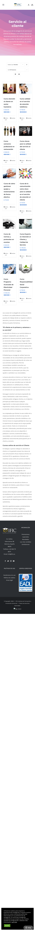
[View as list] (19, 74)
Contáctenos (26, 544)
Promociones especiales (26, 536)
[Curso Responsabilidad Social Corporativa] (25, 269)
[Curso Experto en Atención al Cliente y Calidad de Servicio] (25, 224)
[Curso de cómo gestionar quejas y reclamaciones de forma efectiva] (9, 173)
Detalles (13, 118)
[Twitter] (8, 561)
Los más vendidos (25, 542)
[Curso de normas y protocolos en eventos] (9, 224)
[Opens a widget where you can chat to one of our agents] (28, 928)
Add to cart (6, 119)
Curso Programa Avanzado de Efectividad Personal (8, 284)
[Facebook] (5, 561)
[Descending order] (27, 64)
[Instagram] (11, 561)
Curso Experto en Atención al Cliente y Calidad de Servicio (25, 239)
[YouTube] (13, 561)
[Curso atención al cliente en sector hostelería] (9, 89)
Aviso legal (9, 580)
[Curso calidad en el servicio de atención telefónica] (25, 89)
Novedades (25, 539)
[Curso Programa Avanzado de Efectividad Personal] (9, 269)
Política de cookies (9, 577)
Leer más (14, 922)
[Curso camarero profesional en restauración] (9, 131)
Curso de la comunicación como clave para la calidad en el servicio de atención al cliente (25, 192)
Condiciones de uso (9, 575)
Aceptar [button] (7, 925)
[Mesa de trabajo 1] (18, 2)
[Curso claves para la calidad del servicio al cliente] (25, 131)
